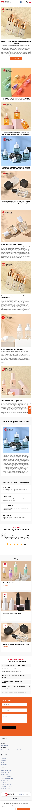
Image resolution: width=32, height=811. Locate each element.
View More (5, 585)
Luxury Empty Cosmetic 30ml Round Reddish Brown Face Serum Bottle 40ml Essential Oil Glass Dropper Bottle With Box (16, 133)
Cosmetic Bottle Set (6, 784)
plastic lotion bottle (6, 788)
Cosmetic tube (4, 782)
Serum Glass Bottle (6, 770)
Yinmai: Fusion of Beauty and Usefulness (14, 583)
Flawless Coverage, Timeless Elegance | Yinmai (16, 644)
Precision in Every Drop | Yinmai (12, 613)
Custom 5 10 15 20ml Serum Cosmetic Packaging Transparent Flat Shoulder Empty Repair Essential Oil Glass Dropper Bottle (16, 99)
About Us (3, 760)
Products (3, 758)
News (2, 762)
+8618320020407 (5, 741)
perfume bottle (4, 780)
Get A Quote (16, 58)
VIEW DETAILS (16, 82)
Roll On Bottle (4, 774)
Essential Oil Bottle (6, 776)
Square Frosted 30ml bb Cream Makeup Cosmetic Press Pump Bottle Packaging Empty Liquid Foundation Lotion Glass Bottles (16, 202)
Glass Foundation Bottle (7, 778)
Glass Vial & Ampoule (6, 786)
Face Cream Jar (5, 772)
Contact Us (4, 764)
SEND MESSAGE (9, 727)
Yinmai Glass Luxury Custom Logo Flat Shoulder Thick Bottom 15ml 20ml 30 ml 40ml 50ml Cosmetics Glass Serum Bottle (16, 168)
